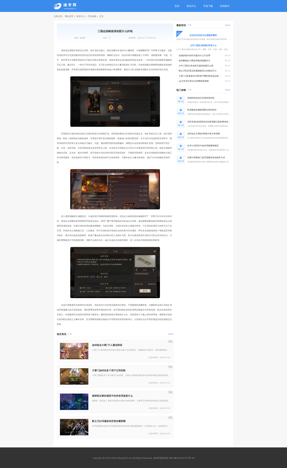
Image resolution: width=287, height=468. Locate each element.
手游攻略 (92, 16)
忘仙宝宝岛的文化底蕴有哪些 (203, 35)
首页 (177, 5)
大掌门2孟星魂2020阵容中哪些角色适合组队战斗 (202, 76)
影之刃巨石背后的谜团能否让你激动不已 (197, 70)
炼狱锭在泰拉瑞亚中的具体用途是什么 (112, 395)
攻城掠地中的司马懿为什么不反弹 (194, 55)
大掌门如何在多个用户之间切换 (109, 370)
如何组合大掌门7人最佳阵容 (107, 344)
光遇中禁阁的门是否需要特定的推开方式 (206, 157)
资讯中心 (191, 5)
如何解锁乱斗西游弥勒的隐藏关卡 (194, 60)
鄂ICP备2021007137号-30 (182, 458)
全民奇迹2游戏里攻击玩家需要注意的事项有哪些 (208, 121)
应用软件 (225, 5)
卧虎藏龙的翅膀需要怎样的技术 (202, 109)
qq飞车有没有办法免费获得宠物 (194, 81)
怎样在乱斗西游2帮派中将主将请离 (203, 133)
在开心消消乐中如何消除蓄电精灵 (203, 145)
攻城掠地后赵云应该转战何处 (201, 97)
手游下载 (208, 5)
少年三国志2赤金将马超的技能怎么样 (196, 65)
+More (170, 334)
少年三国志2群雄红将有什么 (203, 45)
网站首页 (69, 16)
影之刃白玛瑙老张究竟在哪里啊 (109, 421)
